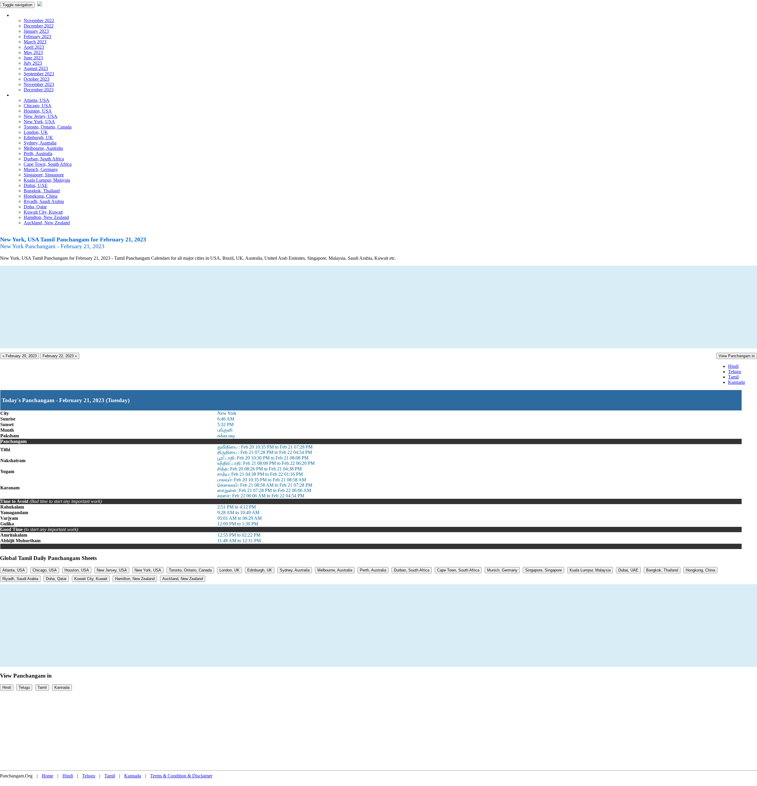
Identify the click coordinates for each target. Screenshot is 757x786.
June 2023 (33, 57)
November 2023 (39, 84)
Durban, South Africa (44, 158)
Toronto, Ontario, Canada (48, 126)
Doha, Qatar (35, 206)
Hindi (733, 366)
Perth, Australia (38, 153)
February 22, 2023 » (60, 356)
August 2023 (36, 68)
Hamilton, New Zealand (46, 217)
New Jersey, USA (40, 116)
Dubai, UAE (36, 185)
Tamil (733, 376)
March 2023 (35, 41)
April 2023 (34, 47)
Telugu (734, 371)
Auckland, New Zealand (47, 222)
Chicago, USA (37, 105)
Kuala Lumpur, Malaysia (47, 180)
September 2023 (39, 73)
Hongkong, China (40, 196)
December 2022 (39, 25)
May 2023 (33, 52)
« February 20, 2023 (19, 356)
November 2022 (39, 20)
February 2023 (37, 36)
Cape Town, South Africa (48, 164)
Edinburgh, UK (38, 137)
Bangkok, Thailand (42, 190)
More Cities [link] (23, 95)
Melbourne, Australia (43, 148)
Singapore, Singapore (44, 174)
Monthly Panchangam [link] (32, 15)
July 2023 (33, 63)
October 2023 (36, 79)
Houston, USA (38, 110)
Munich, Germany (41, 169)
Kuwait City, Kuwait (43, 212)
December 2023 (39, 89)
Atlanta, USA (36, 100)
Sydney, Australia (40, 142)
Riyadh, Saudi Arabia (44, 201)
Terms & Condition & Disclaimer (181, 775)
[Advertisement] (177, 307)
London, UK (36, 132)
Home (47, 775)
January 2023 (36, 31)
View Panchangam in (737, 356)
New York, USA (39, 121)
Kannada (736, 382)
